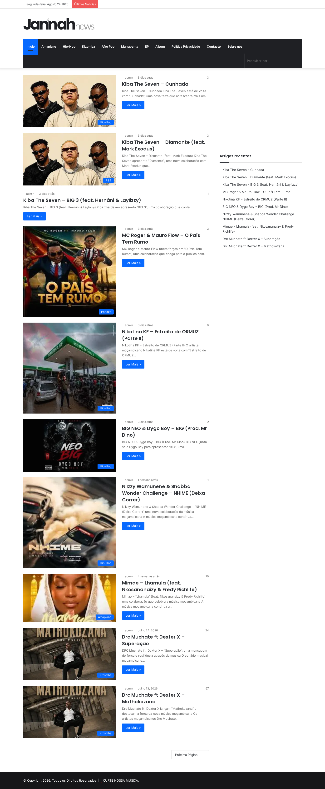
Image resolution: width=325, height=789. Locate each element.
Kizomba (88, 46)
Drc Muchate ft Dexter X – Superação (251, 239)
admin (129, 77)
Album (160, 46)
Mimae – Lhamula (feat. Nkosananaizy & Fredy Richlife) (159, 586)
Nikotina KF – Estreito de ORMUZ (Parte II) (254, 199)
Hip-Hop (69, 46)
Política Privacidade (186, 46)
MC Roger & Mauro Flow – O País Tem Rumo (256, 192)
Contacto (214, 46)
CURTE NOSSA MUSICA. (121, 780)
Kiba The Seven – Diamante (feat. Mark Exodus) (259, 177)
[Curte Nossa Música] (59, 24)
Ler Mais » (133, 105)
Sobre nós (234, 46)
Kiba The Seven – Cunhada (155, 84)
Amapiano (48, 46)
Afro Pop (108, 46)
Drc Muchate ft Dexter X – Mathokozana (153, 698)
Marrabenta (129, 46)
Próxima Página (186, 755)
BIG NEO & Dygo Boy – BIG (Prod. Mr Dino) (255, 207)
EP (147, 46)
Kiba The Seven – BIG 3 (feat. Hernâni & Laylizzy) (82, 200)
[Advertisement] (261, 108)
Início (31, 46)
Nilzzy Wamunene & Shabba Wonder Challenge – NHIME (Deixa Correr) (163, 493)
